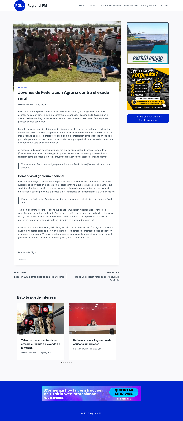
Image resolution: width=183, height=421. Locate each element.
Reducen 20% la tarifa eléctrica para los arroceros (39, 274)
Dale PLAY (93, 5)
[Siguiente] (112, 332)
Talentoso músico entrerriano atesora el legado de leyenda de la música (40, 344)
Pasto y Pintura (148, 5)
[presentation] (40, 318)
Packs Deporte (130, 5)
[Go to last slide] (21, 332)
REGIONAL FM (27, 104)
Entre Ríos (23, 87)
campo (22, 259)
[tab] (61, 362)
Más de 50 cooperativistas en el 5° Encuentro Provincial (96, 276)
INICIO (82, 5)
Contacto (163, 5)
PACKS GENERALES (111, 5)
